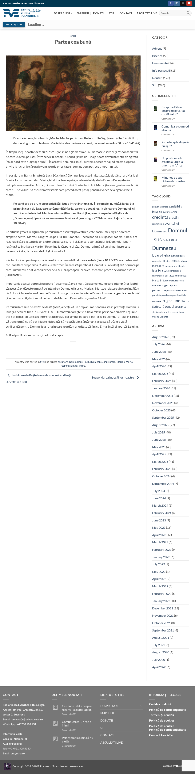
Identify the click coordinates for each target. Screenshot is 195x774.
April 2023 (159, 535)
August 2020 (160, 652)
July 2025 (158, 432)
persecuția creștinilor (177, 290)
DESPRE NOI (62, 13)
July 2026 (158, 344)
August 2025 (160, 425)
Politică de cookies (161, 720)
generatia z (157, 261)
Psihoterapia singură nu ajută (175, 143)
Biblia (178, 206)
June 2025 (159, 439)
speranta (180, 306)
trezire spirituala (176, 312)
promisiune (166, 295)
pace (174, 285)
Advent (157, 48)
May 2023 (158, 527)
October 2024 (161, 476)
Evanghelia (161, 255)
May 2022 (158, 571)
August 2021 (160, 637)
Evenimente (160, 63)
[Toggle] (141, 705)
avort (171, 206)
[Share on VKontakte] (80, 348)
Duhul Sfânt (169, 240)
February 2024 (161, 513)
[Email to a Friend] (66, 348)
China (174, 211)
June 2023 (159, 520)
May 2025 (158, 447)
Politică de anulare (161, 726)
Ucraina (155, 316)
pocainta (156, 295)
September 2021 (163, 630)
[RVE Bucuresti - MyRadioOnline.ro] (7, 766)
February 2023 (161, 549)
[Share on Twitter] (59, 348)
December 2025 (162, 395)
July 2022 (158, 564)
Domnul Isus (76, 361)
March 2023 (160, 542)
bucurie (166, 211)
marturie (173, 280)
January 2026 (161, 388)
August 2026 (160, 337)
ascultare (63, 361)
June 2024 (159, 498)
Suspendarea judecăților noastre (113, 377)
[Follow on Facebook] (171, 3)
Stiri (73, 36)
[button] (164, 3)
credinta (160, 217)
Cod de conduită (160, 704)
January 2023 (161, 557)
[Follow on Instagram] (177, 3)
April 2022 (159, 579)
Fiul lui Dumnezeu (93, 361)
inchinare (184, 261)
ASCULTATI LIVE (147, 13)
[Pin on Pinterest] (73, 348)
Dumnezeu (164, 248)
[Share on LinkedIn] (87, 348)
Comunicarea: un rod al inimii (175, 128)
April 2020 (159, 667)
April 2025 (159, 454)
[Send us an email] (183, 3)
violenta (164, 316)
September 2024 (163, 483)
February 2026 (161, 381)
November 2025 (162, 403)
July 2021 (158, 645)
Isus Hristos (160, 270)
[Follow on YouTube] (189, 3)
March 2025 (160, 461)
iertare (175, 260)
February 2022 (161, 593)
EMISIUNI (83, 13)
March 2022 (160, 586)
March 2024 (160, 505)
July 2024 (158, 491)
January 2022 (161, 601)
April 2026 (159, 366)
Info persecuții (161, 70)
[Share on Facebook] (53, 348)
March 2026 (160, 373)
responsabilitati (69, 365)
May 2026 (158, 359)
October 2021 (161, 623)
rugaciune (171, 300)
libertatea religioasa (174, 275)
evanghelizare (178, 255)
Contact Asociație (161, 735)
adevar (155, 206)
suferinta (162, 312)
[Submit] (188, 13)
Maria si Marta (125, 361)
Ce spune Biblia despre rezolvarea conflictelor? (173, 110)
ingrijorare (109, 361)
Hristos (166, 261)
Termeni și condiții (161, 715)
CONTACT (126, 13)
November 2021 (162, 615)
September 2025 (163, 417)
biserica (157, 211)
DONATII (98, 13)
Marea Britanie (160, 280)
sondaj (169, 306)
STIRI (112, 13)
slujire (82, 365)
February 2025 (161, 469)
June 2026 (159, 351)
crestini (174, 217)
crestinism (157, 223)
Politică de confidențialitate (167, 709)
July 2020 (158, 659)
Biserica (157, 56)
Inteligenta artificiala (175, 266)
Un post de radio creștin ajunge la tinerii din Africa (172, 161)
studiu (155, 312)
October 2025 (161, 410)
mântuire (156, 285)
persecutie (159, 290)
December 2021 (162, 608)
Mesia (181, 280)
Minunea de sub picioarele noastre (173, 179)
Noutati (157, 78)
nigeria (166, 285)
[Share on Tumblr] (94, 348)
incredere (158, 265)
